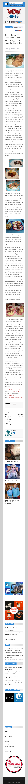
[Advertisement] (14, 715)
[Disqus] (14, 525)
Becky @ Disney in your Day (11, 676)
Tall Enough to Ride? (20, 414)
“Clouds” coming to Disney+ (12, 461)
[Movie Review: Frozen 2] (13, 471)
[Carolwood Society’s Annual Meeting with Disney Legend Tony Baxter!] (13, 491)
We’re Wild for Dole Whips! (14, 680)
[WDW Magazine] (9, 701)
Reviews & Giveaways (9, 746)
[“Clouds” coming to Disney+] (13, 452)
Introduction (12, 388)
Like (11, 49)
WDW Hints (18, 782)
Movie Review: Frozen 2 (11, 481)
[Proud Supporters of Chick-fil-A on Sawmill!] (14, 772)
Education (7, 734)
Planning (7, 744)
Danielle (13, 48)
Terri (6, 680)
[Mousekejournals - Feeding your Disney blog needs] (18, 701)
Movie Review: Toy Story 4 (10, 637)
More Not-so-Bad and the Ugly (16, 397)
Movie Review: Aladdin (10, 639)
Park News (7, 741)
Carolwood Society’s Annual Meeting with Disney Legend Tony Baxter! (12, 502)
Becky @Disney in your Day (11, 682)
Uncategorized (8, 751)
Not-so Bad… (12, 395)
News (6, 739)
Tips (6, 749)
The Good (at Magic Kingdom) (16, 389)
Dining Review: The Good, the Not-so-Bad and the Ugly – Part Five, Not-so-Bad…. (8, 419)
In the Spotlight (8, 736)
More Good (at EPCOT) (15, 391)
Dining (18, 48)
